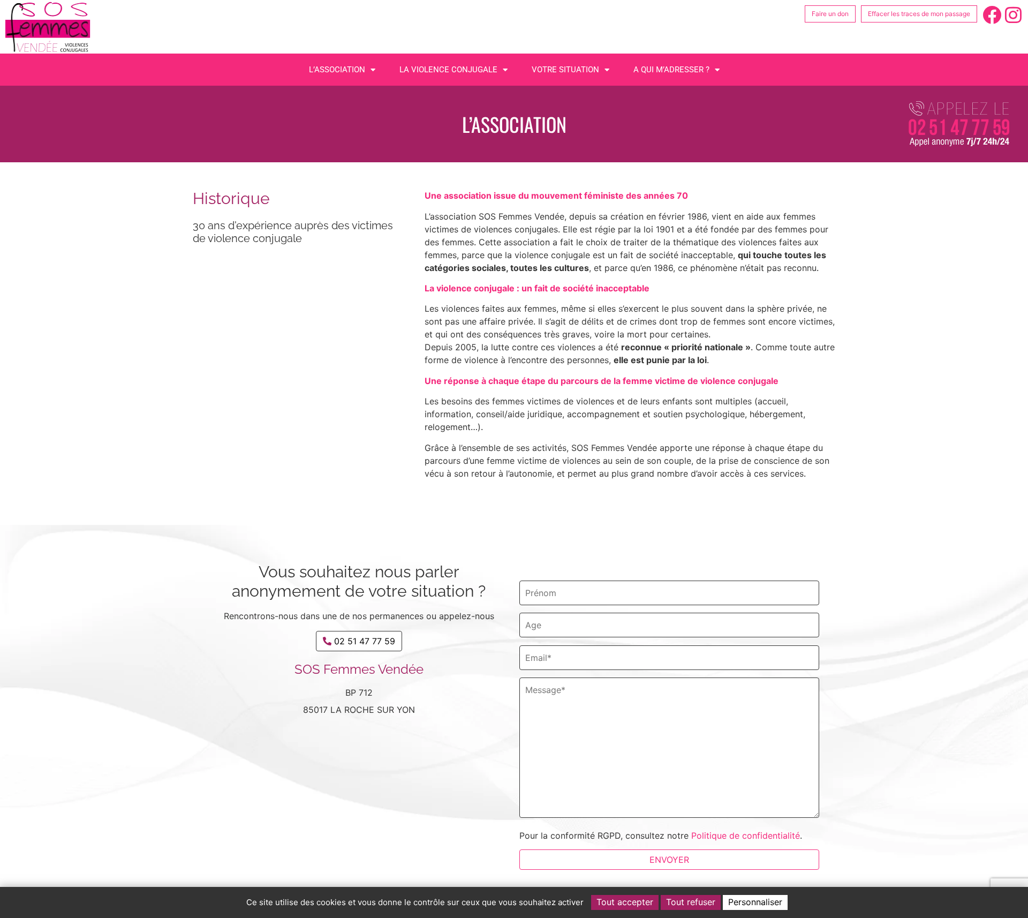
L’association (337, 69)
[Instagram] (1013, 14)
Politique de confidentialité (745, 835)
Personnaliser (755, 902)
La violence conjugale (448, 69)
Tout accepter (624, 902)
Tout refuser (690, 902)
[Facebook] (991, 14)
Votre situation (565, 69)
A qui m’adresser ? (671, 69)
